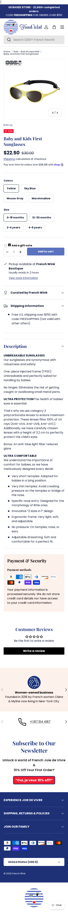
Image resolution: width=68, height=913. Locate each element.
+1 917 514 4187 (40, 721)
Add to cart (45, 251)
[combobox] (34, 39)
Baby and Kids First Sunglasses (21, 54)
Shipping (9, 159)
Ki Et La (8, 125)
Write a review (34, 651)
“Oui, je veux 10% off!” (34, 780)
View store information (23, 278)
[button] (54, 27)
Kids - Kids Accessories (26, 52)
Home (7, 52)
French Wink (18, 873)
